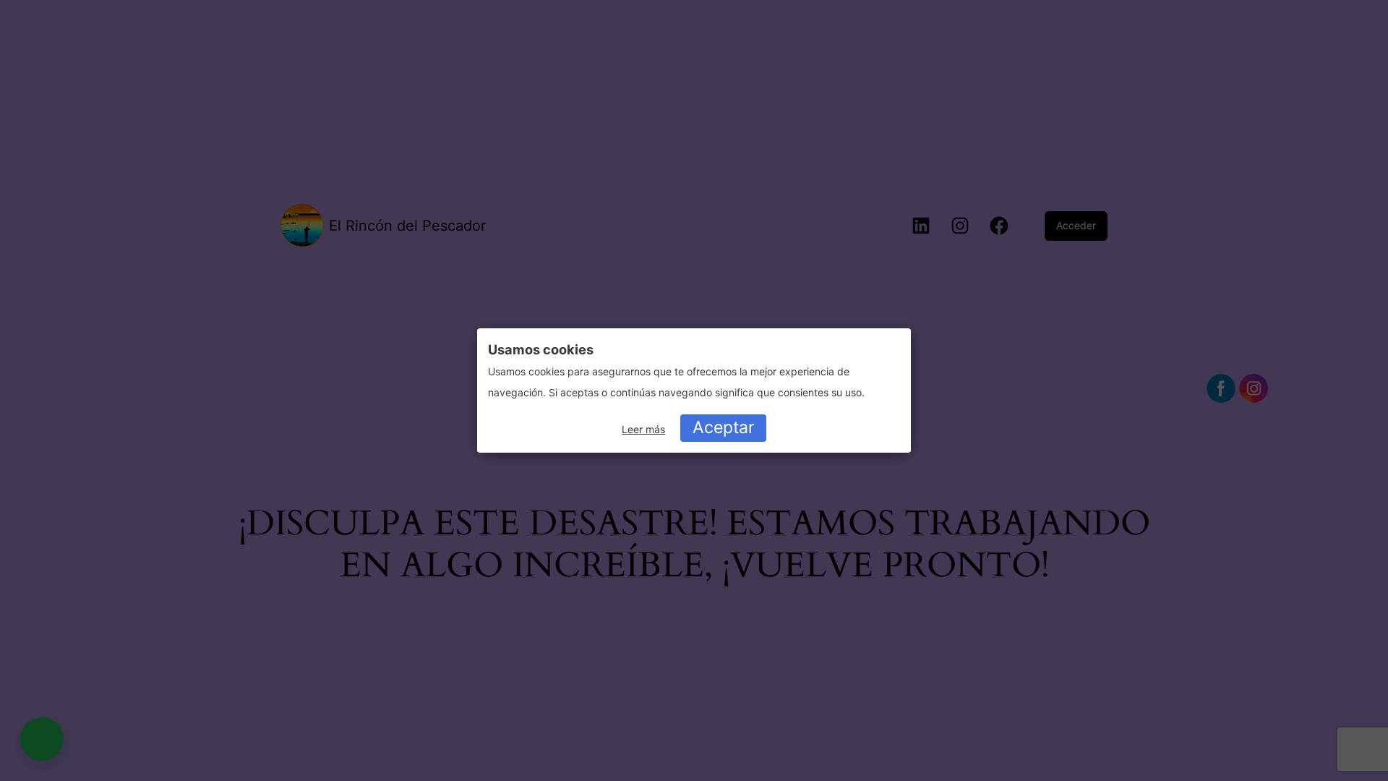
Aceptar (724, 427)
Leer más (643, 429)
